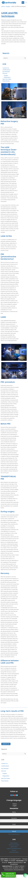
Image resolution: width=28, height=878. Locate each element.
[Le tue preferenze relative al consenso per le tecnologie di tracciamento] (25, 875)
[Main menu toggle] (23, 2)
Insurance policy (14, 852)
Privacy (14, 850)
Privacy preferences (14, 834)
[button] (26, 2)
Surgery (8, 6)
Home (3, 6)
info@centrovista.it (17, 862)
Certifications (6, 70)
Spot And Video (7, 79)
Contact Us (6, 68)
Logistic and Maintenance (14, 848)
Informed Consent (14, 845)
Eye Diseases (6, 71)
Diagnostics (7, 77)
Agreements (14, 846)
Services (5, 73)
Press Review (6, 81)
